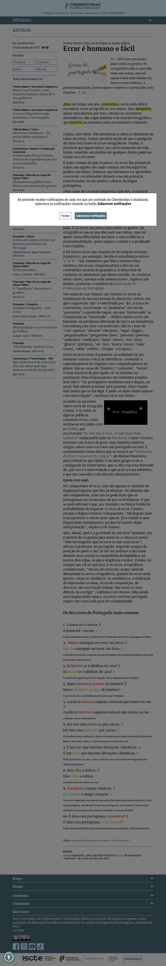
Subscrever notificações (90, 216)
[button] (8, 957)
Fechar (65, 216)
